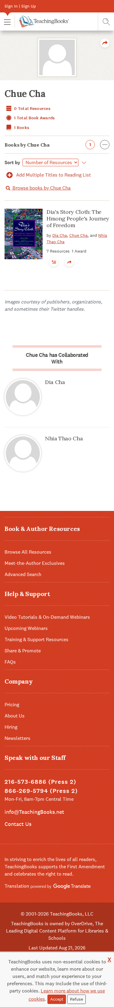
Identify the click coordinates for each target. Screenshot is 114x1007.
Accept (56, 999)
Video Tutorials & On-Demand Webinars (47, 617)
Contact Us (18, 823)
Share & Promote (23, 651)
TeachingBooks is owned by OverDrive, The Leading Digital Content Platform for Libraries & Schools (57, 930)
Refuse (76, 999)
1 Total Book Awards (34, 118)
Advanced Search (23, 574)
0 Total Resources (31, 108)
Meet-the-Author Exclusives (35, 563)
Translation (17, 886)
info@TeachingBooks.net (34, 811)
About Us (15, 716)
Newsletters (17, 738)
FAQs (10, 662)
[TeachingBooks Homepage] (42, 21)
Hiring (11, 727)
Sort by (12, 162)
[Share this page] (104, 43)
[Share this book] (69, 262)
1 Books (21, 128)
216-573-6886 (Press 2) (40, 782)
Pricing (12, 704)
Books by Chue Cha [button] (48, 145)
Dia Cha (59, 235)
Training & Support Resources (36, 639)
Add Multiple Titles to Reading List (53, 175)
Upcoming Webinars (26, 628)
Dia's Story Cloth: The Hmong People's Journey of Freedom (78, 218)
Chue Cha (78, 235)
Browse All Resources (28, 552)
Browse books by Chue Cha (41, 188)
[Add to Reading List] (53, 262)
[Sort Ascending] (82, 162)
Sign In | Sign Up (20, 6)
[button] (7, 21)
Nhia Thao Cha (64, 438)
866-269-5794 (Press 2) (41, 791)
